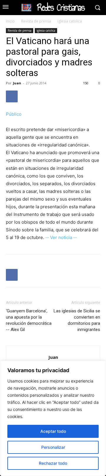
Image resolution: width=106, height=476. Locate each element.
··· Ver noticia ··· (61, 237)
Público (13, 114)
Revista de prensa (36, 21)
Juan (17, 83)
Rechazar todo (53, 463)
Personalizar (53, 447)
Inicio (10, 21)
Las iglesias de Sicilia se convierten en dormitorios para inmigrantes (77, 320)
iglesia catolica (69, 21)
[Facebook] (12, 96)
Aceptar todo (53, 431)
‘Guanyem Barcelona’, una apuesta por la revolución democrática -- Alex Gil (29, 320)
